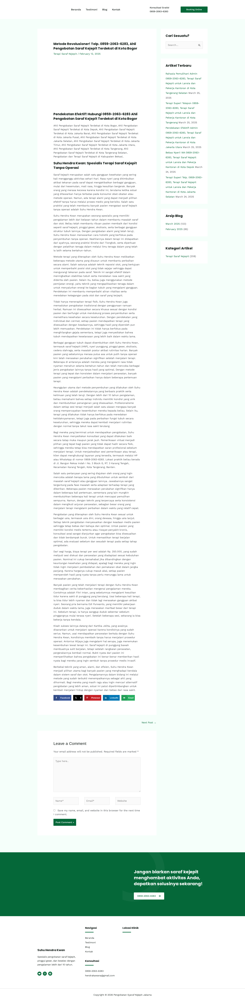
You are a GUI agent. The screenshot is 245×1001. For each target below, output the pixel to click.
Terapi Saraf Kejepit (65, 53)
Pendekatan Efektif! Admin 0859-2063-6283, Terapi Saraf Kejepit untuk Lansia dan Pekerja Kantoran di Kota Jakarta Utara (183, 137)
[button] (194, 10)
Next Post (149, 722)
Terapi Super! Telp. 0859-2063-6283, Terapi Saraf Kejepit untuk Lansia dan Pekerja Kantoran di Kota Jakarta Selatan (184, 187)
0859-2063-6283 (159, 11)
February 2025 (174, 229)
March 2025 (173, 223)
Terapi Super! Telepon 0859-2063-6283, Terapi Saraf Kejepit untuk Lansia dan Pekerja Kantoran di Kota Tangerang (182, 113)
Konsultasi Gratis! (159, 7)
